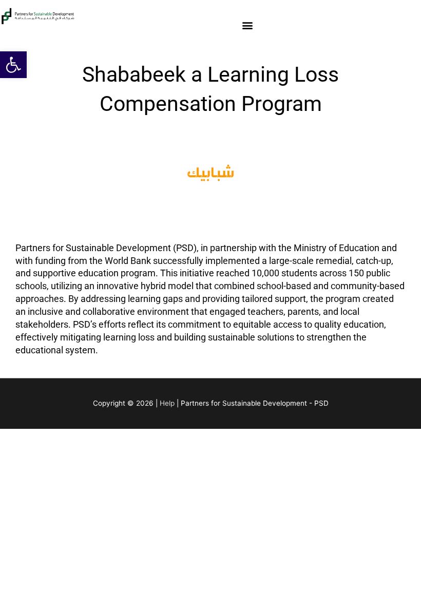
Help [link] (167, 403)
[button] (247, 24)
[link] (13, 64)
